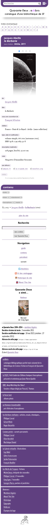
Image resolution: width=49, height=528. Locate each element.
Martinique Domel (10, 442)
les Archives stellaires (10, 415)
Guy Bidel (7, 452)
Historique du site (25, 278)
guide (23, 248)
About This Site (25, 282)
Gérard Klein (8, 422)
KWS (4, 385)
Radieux (23, 297)
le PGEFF (5, 375)
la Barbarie (30, 207)
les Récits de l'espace (10, 469)
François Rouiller (9, 463)
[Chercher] (39, 3)
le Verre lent (7, 395)
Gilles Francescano (10, 456)
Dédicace (7, 507)
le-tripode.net (21, 169)
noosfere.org (37, 169)
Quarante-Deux (13, 352)
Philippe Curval (9, 418)
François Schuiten (12, 120)
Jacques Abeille (11, 102)
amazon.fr (7, 169)
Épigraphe (7, 504)
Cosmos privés (8, 432)
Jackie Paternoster (10, 459)
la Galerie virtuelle (9, 449)
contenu (23, 253)
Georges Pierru (9, 483)
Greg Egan (7, 480)
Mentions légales (10, 493)
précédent (23, 257)
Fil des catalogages (24, 273)
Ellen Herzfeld (9, 439)
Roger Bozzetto (9, 425)
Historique (7, 500)
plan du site (23, 216)
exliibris (5, 359)
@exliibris (25, 269)
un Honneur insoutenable (12, 405)
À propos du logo (9, 511)
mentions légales (30, 327)
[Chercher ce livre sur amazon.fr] (23, 315)
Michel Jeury (8, 473)
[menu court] (44, 3)
